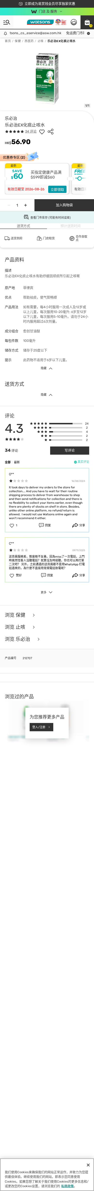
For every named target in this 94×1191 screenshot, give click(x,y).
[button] (87, 22)
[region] (47, 1174)
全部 (8, 462)
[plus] (25, 205)
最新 (17, 462)
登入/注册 (38, 727)
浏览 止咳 (16, 627)
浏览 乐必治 (18, 639)
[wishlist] (42, 131)
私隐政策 (67, 1186)
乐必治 (11, 118)
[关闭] (88, 1165)
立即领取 (57, 190)
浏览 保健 (16, 615)
